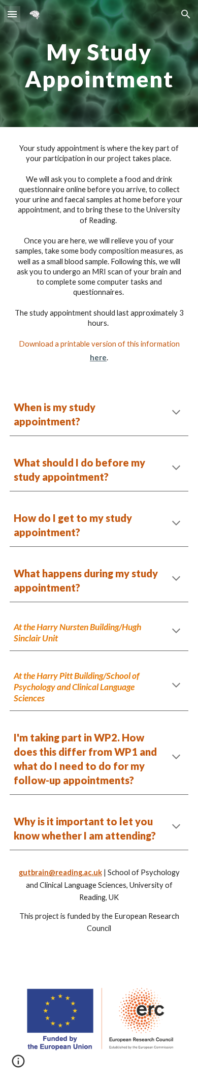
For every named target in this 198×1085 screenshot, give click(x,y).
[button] (12, 14)
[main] (99, 64)
